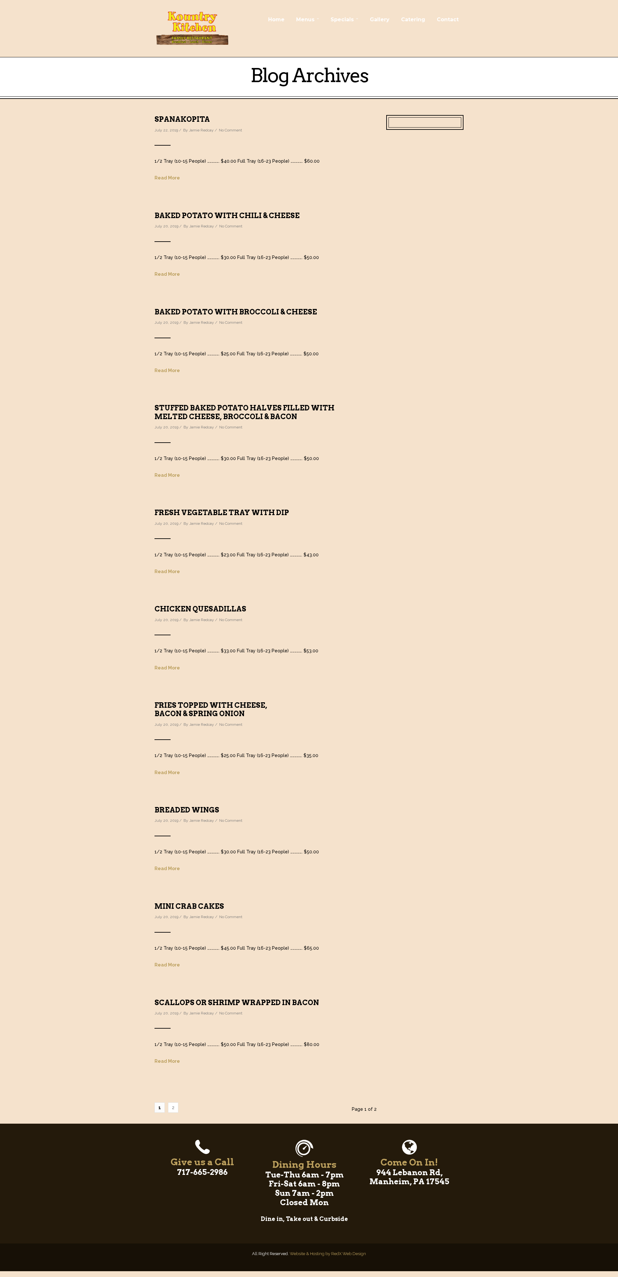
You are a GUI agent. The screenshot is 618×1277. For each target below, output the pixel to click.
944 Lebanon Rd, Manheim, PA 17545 (409, 1177)
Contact (448, 19)
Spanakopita (182, 119)
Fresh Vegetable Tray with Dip (221, 512)
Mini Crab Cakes (189, 906)
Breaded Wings (186, 810)
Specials (342, 19)
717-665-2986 (202, 1172)
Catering (413, 19)
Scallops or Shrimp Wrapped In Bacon (236, 1002)
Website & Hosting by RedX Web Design (328, 1253)
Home (276, 19)
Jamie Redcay (201, 130)
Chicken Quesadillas (200, 609)
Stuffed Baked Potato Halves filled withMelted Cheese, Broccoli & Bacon (244, 412)
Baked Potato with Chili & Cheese (227, 215)
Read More (167, 177)
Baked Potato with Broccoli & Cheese (235, 312)
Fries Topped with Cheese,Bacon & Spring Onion (210, 709)
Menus (305, 19)
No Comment (230, 130)
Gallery (379, 19)
